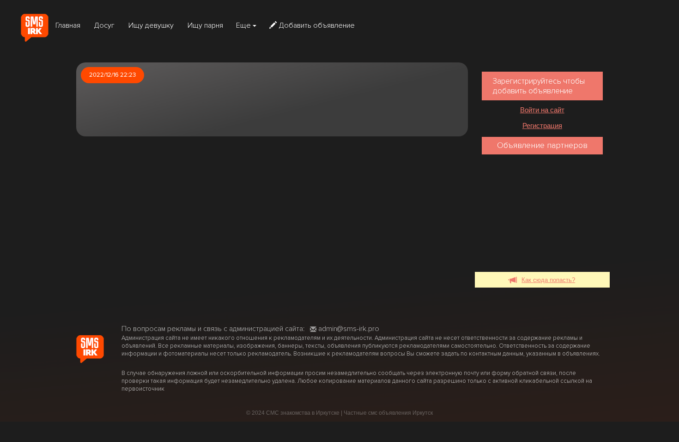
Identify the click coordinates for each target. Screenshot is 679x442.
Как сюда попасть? (548, 279)
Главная (67, 25)
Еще (244, 25)
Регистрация (542, 125)
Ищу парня (205, 25)
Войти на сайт (542, 110)
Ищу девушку (151, 25)
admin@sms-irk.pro (348, 328)
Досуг (104, 25)
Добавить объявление (317, 25)
